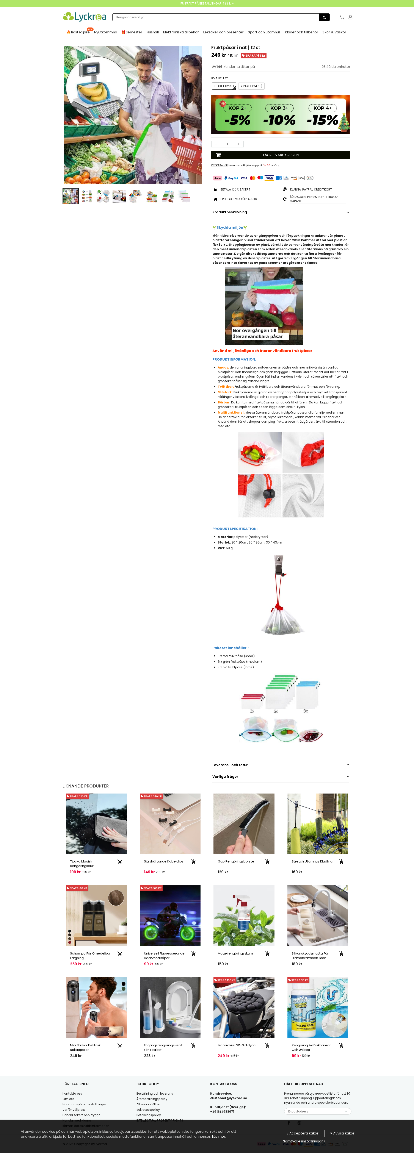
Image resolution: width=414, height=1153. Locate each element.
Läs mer (218, 1136)
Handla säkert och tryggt (81, 1115)
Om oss (68, 1099)
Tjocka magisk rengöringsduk (82, 863)
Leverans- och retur (230, 764)
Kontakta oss (72, 1093)
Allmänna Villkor (148, 1104)
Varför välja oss (74, 1110)
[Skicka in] (346, 1111)
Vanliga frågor (225, 776)
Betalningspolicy (148, 1115)
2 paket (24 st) (251, 86)
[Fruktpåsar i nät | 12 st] (133, 114)
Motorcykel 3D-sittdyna (237, 1045)
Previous (47, 133)
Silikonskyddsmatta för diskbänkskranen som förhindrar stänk (310, 958)
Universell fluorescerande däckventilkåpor (164, 955)
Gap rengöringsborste (236, 861)
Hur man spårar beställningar (84, 1104)
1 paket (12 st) (224, 86)
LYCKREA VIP (219, 165)
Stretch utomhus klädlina (312, 861)
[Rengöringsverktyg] (324, 17)
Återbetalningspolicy (151, 1099)
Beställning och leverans (154, 1093)
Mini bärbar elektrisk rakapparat (85, 1047)
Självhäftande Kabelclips (163, 861)
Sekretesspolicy (148, 1110)
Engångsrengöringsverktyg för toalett (165, 1047)
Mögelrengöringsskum (235, 953)
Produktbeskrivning (229, 212)
